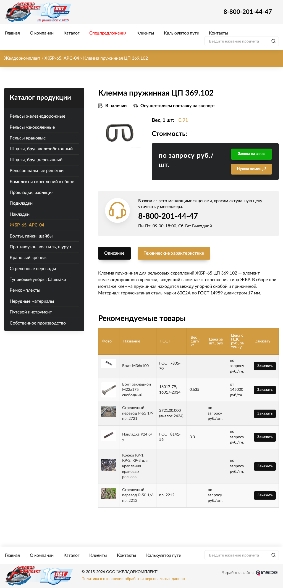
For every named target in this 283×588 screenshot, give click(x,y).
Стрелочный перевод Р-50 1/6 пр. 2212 (137, 495)
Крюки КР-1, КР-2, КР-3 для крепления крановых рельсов (135, 466)
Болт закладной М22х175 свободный (136, 390)
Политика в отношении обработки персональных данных (133, 579)
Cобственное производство (38, 323)
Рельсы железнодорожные (37, 116)
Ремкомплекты (25, 290)
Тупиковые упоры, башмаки (38, 279)
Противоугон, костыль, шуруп (40, 247)
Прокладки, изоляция (32, 192)
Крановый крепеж (28, 257)
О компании (42, 33)
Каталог (72, 33)
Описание (114, 253)
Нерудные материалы (32, 301)
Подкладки (21, 203)
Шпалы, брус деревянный (36, 160)
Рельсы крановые (28, 138)
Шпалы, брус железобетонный (41, 149)
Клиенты (145, 33)
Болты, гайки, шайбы (31, 236)
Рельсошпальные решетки (37, 170)
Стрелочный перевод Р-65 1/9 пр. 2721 (137, 413)
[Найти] (273, 41)
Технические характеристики (174, 253)
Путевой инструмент (31, 312)
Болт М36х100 (135, 366)
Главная (12, 33)
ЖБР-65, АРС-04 (27, 225)
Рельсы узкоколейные (32, 127)
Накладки (20, 214)
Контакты (218, 33)
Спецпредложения (107, 33)
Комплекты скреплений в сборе (42, 182)
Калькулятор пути (181, 33)
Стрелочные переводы (33, 269)
